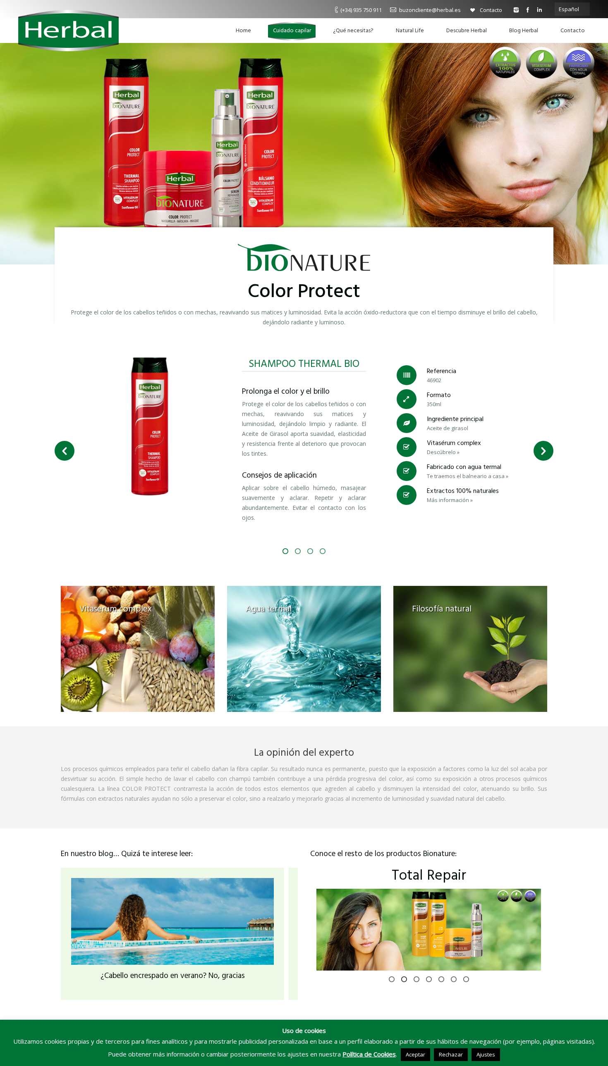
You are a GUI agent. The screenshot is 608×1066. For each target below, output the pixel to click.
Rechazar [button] (451, 1054)
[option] (304, 435)
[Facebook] (528, 10)
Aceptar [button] (415, 1054)
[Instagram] (516, 10)
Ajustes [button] (485, 1054)
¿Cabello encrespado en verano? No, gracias (173, 976)
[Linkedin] (539, 10)
